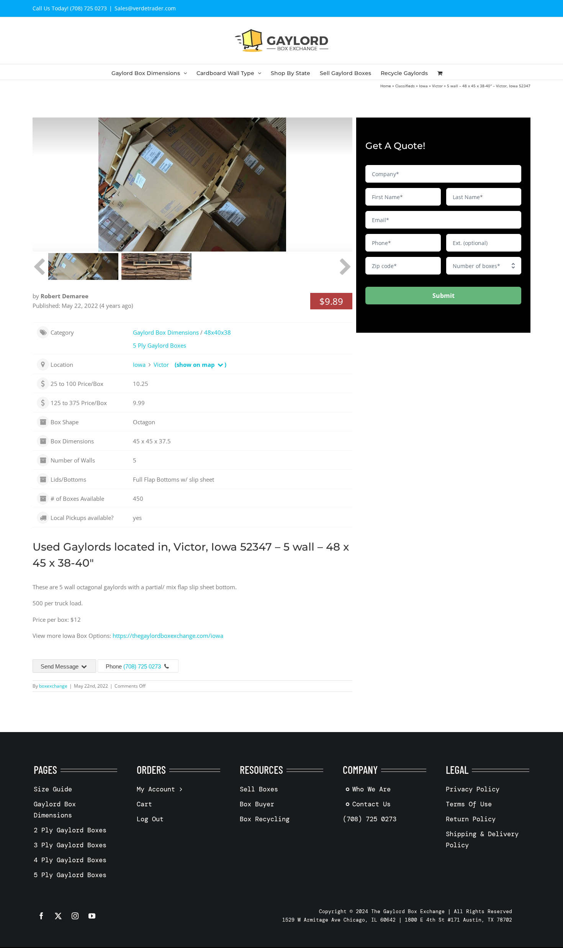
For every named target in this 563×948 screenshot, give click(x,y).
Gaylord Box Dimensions (166, 332)
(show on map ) (200, 364)
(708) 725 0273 (142, 666)
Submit (443, 295)
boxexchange (53, 686)
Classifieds (405, 85)
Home (385, 85)
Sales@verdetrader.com (145, 8)
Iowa (423, 85)
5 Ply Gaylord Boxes (159, 345)
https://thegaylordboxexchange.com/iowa (168, 635)
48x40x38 (217, 332)
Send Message (60, 666)
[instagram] (75, 915)
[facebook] (41, 915)
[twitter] (58, 915)
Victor (437, 85)
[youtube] (91, 915)
